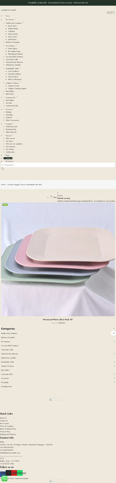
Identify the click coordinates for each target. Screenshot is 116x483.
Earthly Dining (13, 28)
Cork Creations (13, 71)
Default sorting (63, 198)
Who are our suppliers (14, 144)
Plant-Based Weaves (15, 54)
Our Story (9, 141)
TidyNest (11, 31)
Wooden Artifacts (14, 74)
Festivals (9, 117)
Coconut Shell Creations (14, 56)
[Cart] (110, 12)
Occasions (9, 109)
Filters (55, 197)
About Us (8, 136)
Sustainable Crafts (12, 68)
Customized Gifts (12, 105)
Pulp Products (13, 76)
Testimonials (10, 152)
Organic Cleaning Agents (17, 88)
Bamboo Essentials (12, 42)
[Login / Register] (107, 12)
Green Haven (13, 34)
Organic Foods (13, 86)
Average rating (80, 201)
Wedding (9, 115)
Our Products (10, 19)
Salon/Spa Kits (11, 132)
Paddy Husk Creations (14, 23)
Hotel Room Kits (11, 126)
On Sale (9, 103)
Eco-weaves (10, 46)
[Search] (113, 12)
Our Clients (10, 149)
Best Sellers (10, 91)
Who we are (10, 138)
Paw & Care (12, 37)
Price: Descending (108, 201)
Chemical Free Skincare (14, 62)
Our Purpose (10, 146)
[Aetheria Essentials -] (8, 10)
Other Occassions (12, 120)
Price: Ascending (95, 201)
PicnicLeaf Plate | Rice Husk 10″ (58, 319)
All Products (9, 161)
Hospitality (9, 124)
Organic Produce (12, 83)
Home (8, 16)
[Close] (113, 3)
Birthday (9, 112)
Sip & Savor (12, 26)
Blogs (7, 155)
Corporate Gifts (10, 98)
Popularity (71, 201)
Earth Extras (12, 39)
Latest (87, 201)
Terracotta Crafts (12, 59)
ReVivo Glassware (14, 79)
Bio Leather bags (14, 51)
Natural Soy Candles (13, 65)
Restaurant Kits (11, 129)
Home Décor (12, 48)
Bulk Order (10, 94)
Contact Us (9, 158)
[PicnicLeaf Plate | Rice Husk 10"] (58, 259)
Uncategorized (6, 386)
